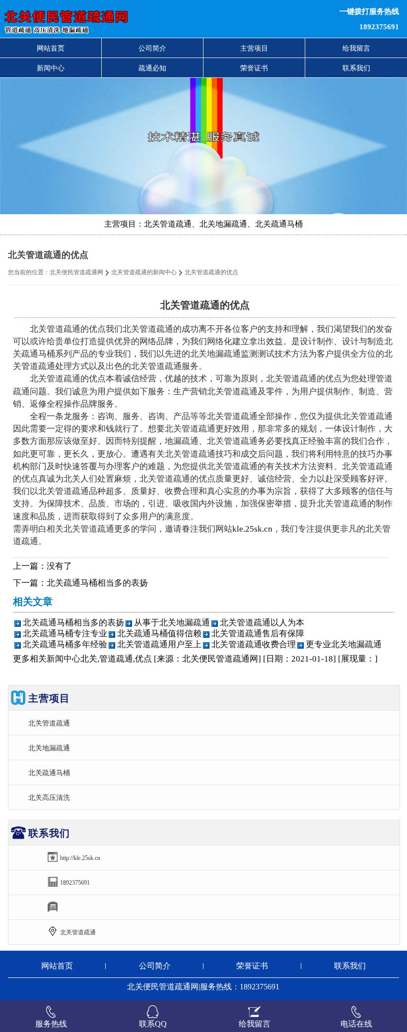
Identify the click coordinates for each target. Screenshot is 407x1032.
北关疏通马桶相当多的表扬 (97, 583)
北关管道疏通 (49, 723)
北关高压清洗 (49, 797)
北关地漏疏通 (49, 748)
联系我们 (356, 68)
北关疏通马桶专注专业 (65, 633)
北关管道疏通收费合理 (253, 644)
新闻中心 (51, 68)
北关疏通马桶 (49, 773)
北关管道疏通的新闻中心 (144, 272)
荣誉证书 (254, 68)
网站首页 (51, 48)
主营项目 (254, 48)
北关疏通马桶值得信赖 (159, 633)
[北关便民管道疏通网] (124, 19)
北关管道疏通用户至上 (159, 644)
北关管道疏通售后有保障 (257, 633)
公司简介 (152, 48)
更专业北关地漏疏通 (344, 644)
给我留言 (356, 48)
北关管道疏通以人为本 (262, 622)
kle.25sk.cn (252, 529)
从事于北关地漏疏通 (172, 622)
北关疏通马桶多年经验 (65, 644)
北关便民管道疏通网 (76, 272)
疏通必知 (152, 68)
